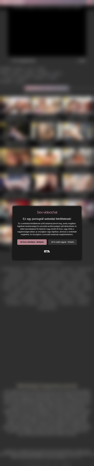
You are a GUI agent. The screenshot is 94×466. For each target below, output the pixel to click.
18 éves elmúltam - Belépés (32, 242)
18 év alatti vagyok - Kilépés (62, 242)
